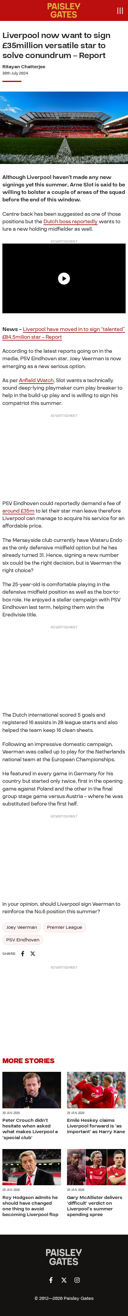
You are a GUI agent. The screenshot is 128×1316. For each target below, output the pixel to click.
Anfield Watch (36, 380)
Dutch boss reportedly (70, 221)
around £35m (18, 511)
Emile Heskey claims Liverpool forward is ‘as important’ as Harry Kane (96, 1126)
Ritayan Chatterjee (23, 66)
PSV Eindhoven (22, 940)
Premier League (64, 927)
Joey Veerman (21, 927)
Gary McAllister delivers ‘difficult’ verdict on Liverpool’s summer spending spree (94, 1206)
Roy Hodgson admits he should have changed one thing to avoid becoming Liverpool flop (30, 1206)
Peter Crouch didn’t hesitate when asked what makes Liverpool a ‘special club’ (30, 1129)
